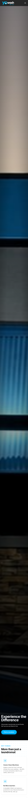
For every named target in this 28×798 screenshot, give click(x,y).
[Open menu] (25, 3)
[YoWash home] (8, 3)
